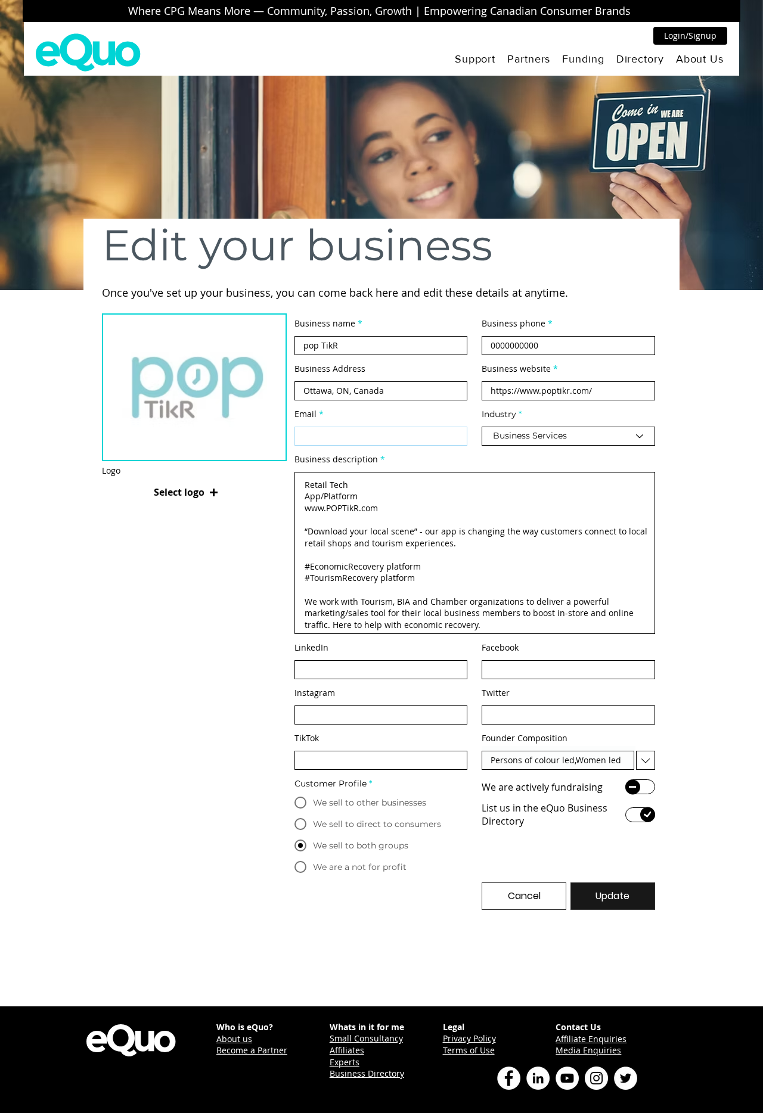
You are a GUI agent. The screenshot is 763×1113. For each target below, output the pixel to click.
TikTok (306, 738)
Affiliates (347, 1050)
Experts (344, 1062)
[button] (475, 59)
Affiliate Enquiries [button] (591, 1038)
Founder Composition (524, 738)
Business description (336, 459)
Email (305, 414)
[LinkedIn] (538, 1078)
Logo (111, 471)
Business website (516, 369)
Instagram (314, 693)
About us (234, 1038)
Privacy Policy (469, 1038)
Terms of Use (469, 1050)
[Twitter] (625, 1078)
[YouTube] (567, 1078)
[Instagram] (596, 1078)
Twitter (496, 693)
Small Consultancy (366, 1038)
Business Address (329, 369)
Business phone (513, 323)
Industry (499, 414)
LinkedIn (311, 647)
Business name (324, 323)
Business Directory (367, 1073)
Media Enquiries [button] (588, 1050)
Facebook (500, 647)
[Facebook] (508, 1078)
